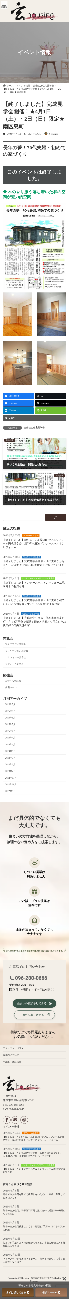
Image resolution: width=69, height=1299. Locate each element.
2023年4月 (10, 771)
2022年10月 (11, 784)
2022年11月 (11, 778)
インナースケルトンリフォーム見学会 (38, 578)
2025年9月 (10, 711)
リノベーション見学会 (16, 650)
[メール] (15, 1120)
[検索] (55, 517)
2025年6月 (10, 731)
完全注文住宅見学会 (34, 427)
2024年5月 (10, 751)
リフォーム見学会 (31, 535)
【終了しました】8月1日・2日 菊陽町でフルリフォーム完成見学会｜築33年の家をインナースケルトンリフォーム (34, 543)
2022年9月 (10, 791)
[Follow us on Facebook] (7, 1120)
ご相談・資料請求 (12, 1062)
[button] (34, 1003)
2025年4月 (10, 737)
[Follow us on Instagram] (24, 1120)
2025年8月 (10, 717)
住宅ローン (11, 687)
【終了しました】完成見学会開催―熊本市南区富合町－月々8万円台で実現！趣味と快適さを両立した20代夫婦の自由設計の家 (34, 621)
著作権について (11, 1055)
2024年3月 (10, 758)
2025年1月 (10, 744)
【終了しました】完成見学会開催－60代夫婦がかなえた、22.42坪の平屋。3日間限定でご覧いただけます (34, 565)
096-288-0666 (31, 978)
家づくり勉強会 (13, 680)
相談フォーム (49, 1292)
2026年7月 (10, 704)
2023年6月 (10, 764)
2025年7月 (10, 724)
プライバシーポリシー (14, 1048)
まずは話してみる (16, 1292)
